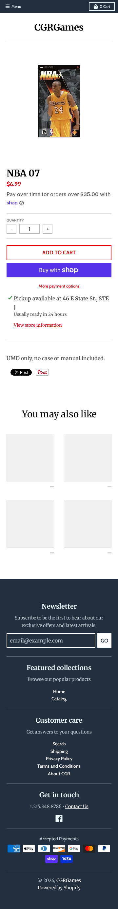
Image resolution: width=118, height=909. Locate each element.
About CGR (59, 774)
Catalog (59, 699)
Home (59, 691)
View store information (38, 325)
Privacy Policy (59, 758)
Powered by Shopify (59, 888)
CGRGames (59, 27)
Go (104, 641)
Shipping (59, 751)
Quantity (15, 220)
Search (59, 744)
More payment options (59, 286)
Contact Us (76, 806)
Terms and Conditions (59, 766)
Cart (105, 6)
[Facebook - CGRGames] (59, 819)
